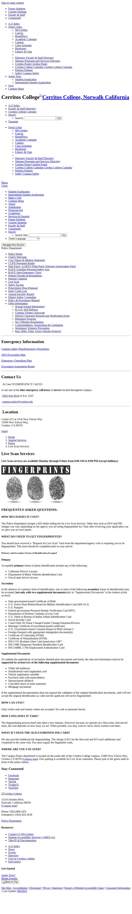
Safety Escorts (16, 284)
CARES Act (48, 837)
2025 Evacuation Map (13, 354)
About (11, 204)
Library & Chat (23, 51)
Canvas (19, 33)
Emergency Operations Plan (16, 360)
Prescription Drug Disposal (23, 288)
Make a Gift (14, 197)
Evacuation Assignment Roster (18, 366)
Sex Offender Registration (29, 322)
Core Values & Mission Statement (26, 260)
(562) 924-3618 (10, 395)
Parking (24, 70)
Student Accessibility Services (24, 837)
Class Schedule (23, 45)
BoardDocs (21, 36)
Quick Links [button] (15, 26)
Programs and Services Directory (37, 60)
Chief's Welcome (17, 257)
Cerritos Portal (31, 64)
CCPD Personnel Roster (21, 263)
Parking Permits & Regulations (25, 275)
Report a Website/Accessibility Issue (84, 888)
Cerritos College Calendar (43, 67)
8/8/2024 (22, 891)
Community (14, 17)
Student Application (26, 79)
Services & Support (18, 216)
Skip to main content (12, 2)
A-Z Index (14, 23)
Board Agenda (9, 878)
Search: (19, 118)
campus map (30, 759)
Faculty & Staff (16, 14)
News (11, 849)
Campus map (9, 805)
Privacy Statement (53, 888)
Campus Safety (27, 73)
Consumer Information (118, 888)
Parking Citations (17, 278)
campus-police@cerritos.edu (17, 401)
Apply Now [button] (15, 76)
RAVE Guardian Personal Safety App (28, 269)
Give (11, 85)
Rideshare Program (25, 318)
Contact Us (14, 834)
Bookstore (20, 48)
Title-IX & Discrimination (22, 840)
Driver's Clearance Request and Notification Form (42, 315)
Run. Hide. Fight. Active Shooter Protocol (38, 331)
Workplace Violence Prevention (32, 328)
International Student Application (33, 82)
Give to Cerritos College (21, 858)
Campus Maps (16, 88)
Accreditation (20, 888)
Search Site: (22, 235)
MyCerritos (21, 30)
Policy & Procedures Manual (24, 300)
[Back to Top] (10, 882)
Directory (13, 855)
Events (12, 852)
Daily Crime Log (17, 291)
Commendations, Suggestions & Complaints (39, 325)
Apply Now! (8, 875)
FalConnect (14, 861)
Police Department (11, 820)
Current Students (17, 11)
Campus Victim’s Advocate (30, 312)
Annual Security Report (21, 294)
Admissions (14, 207)
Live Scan (13, 281)
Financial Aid (15, 210)
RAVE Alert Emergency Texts (24, 272)
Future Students (16, 8)
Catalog (19, 42)
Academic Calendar (26, 39)
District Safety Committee (22, 297)
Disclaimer (35, 888)
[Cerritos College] (11, 793)
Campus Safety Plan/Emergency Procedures (25, 348)
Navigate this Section (13, 245)
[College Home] (84, 97)
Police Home (15, 254)
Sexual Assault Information (30, 306)
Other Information (18, 303)
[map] (4, 431)
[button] (12, 114)
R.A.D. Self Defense (26, 309)
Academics (14, 213)
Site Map (6, 888)
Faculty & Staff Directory (34, 57)
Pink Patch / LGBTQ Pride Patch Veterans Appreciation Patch (42, 266)
